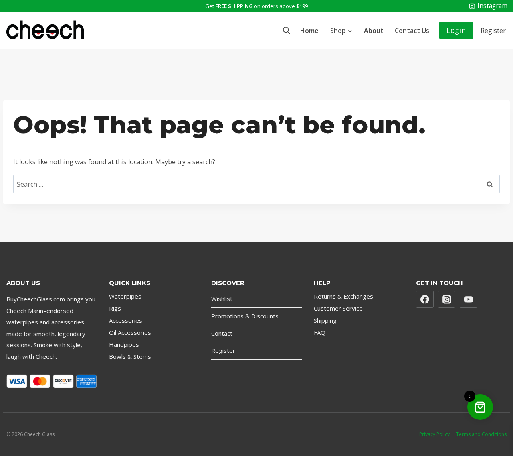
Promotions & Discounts (245, 316)
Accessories (125, 320)
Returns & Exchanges (343, 296)
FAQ (319, 332)
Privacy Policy (434, 434)
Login (456, 30)
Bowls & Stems (130, 356)
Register (493, 30)
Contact (221, 333)
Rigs (115, 308)
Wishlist (221, 299)
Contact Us (412, 30)
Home (309, 30)
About (374, 30)
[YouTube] (468, 299)
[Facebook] (425, 299)
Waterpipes (125, 296)
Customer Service (338, 308)
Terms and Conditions (481, 434)
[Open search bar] (287, 30)
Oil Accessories (130, 332)
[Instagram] (447, 299)
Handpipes (124, 344)
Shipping (325, 320)
